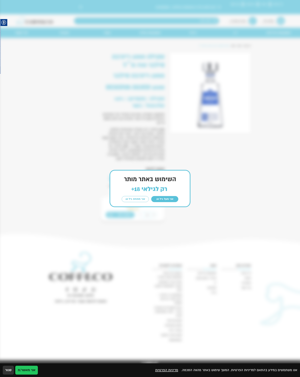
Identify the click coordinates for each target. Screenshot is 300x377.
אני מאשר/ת (26, 370)
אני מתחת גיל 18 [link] (135, 199)
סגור (8, 370)
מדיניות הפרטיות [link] (166, 370)
